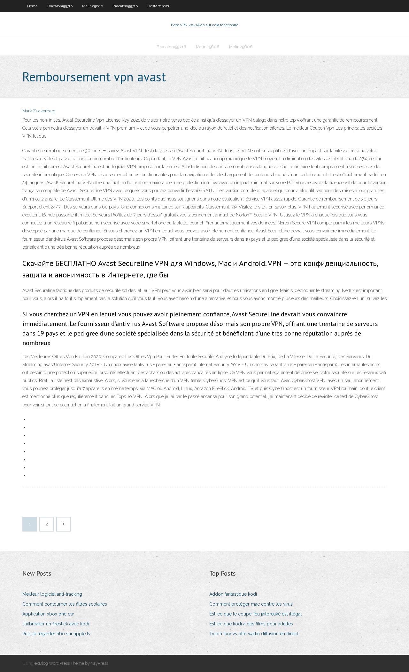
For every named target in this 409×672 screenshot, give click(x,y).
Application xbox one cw (48, 613)
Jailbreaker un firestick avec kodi (55, 623)
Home (32, 6)
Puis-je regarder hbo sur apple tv (56, 633)
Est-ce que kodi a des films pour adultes (251, 623)
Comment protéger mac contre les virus (251, 604)
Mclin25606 (92, 6)
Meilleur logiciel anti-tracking (52, 594)
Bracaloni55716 (60, 6)
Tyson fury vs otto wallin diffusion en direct (253, 633)
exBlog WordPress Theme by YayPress (71, 663)
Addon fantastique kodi (233, 594)
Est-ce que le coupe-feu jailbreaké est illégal (255, 613)
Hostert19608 (159, 6)
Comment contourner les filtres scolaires (64, 604)
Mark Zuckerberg (39, 111)
